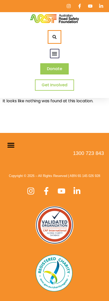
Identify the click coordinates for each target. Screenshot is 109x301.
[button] (54, 53)
